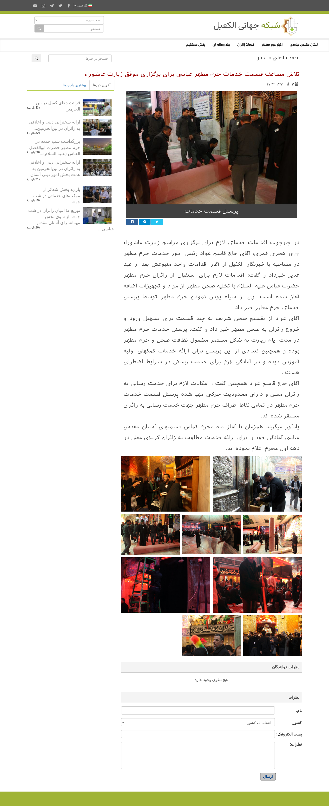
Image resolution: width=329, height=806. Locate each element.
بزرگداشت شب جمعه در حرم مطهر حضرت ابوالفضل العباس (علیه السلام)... (54, 147)
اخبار (262, 57)
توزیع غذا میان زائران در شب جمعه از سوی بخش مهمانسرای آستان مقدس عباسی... (71, 219)
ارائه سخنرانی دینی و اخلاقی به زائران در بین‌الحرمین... (54, 124)
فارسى (82, 5)
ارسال (268, 776)
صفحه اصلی (285, 57)
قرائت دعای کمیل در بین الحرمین (58, 105)
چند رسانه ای (221, 44)
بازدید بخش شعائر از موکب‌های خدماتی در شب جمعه (56, 195)
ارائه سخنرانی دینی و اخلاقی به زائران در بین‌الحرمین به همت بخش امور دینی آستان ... (71, 171)
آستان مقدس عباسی (304, 44)
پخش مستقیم (195, 44)
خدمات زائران (245, 44)
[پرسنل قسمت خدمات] (211, 147)
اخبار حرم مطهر (272, 44)
